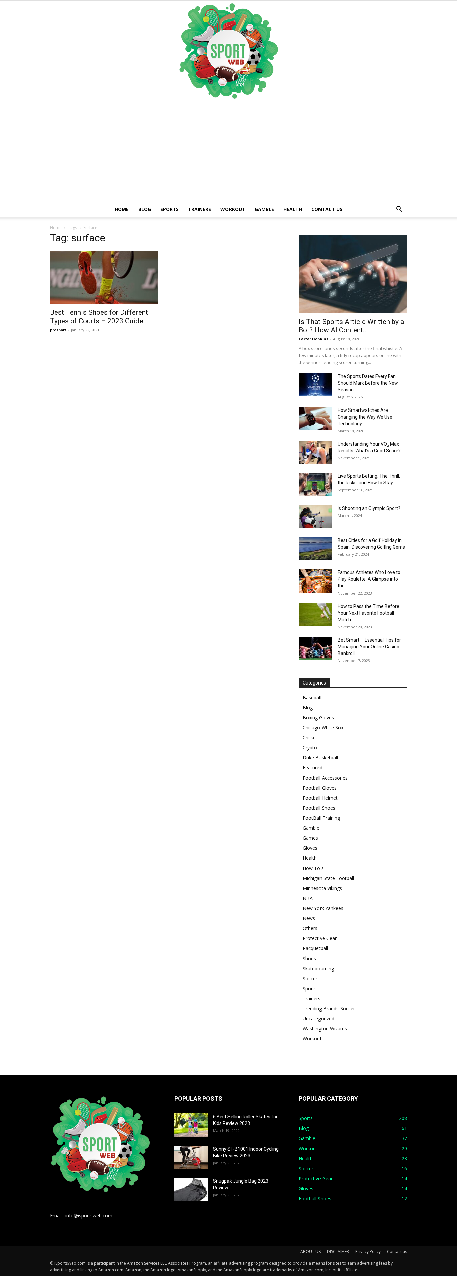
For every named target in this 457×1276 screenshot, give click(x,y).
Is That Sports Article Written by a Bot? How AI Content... (351, 325)
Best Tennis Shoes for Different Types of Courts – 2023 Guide (99, 316)
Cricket (310, 737)
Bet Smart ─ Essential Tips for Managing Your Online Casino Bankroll (369, 646)
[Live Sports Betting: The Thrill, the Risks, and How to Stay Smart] (315, 484)
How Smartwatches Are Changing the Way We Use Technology (365, 416)
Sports (169, 209)
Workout (232, 209)
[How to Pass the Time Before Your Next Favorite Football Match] (315, 614)
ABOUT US (310, 1251)
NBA (308, 898)
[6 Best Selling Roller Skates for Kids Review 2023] (191, 1125)
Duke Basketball (320, 757)
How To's (313, 868)
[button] (399, 210)
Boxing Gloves (318, 717)
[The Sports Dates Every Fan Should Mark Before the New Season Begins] (315, 384)
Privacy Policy (368, 1251)
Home (122, 209)
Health (292, 209)
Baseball (312, 697)
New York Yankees (323, 908)
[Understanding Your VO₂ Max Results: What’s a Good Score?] (315, 452)
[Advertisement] (228, 151)
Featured (312, 767)
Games (310, 838)
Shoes (309, 958)
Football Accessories (325, 777)
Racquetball (315, 948)
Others (310, 928)
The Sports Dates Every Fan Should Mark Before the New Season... (368, 383)
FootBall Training (321, 818)
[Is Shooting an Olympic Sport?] (315, 516)
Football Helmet (320, 798)
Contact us (326, 209)
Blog (144, 209)
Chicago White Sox (323, 727)
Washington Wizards (325, 1028)
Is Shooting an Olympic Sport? (369, 508)
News (309, 918)
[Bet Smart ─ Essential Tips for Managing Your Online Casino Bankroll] (315, 648)
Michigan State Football (328, 878)
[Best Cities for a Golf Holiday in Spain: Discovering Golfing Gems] (315, 548)
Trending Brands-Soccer (329, 1008)
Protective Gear (320, 938)
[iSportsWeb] (228, 51)
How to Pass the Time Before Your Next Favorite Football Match (368, 613)
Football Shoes (319, 808)
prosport (58, 329)
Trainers (199, 209)
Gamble (264, 209)
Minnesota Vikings (322, 888)
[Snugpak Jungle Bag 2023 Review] (191, 1189)
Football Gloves (320, 788)
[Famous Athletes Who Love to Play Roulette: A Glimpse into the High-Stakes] (315, 581)
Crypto (310, 747)
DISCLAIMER (338, 1251)
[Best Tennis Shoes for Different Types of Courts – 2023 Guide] (104, 277)
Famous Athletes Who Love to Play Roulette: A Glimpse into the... (369, 579)
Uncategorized (318, 1018)
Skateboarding (318, 968)
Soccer (310, 978)
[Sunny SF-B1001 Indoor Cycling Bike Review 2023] (191, 1157)
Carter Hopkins (313, 338)
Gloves (310, 848)
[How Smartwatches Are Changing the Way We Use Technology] (315, 418)
